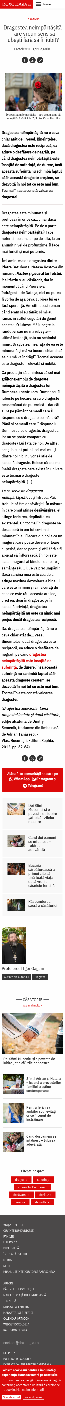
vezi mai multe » (32, 1005)
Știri (6, 1266)
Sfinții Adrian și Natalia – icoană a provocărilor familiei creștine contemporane (43, 1084)
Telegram (35, 785)
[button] (43, 4)
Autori (8, 1283)
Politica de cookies (17, 1359)
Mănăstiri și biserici (18, 1313)
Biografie (40, 977)
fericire (20, 1202)
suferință (43, 1179)
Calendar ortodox (16, 1318)
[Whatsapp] (32, 60)
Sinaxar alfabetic (16, 1307)
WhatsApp (22, 778)
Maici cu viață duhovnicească (24, 1295)
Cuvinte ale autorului (16, 977)
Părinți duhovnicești (18, 1289)
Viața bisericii (13, 1225)
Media (7, 1260)
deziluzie (45, 1194)
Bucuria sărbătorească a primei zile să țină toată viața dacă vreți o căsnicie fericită (41, 875)
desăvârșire (21, 1194)
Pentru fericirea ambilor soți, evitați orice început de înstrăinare (41, 1113)
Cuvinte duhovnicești (18, 1231)
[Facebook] (25, 60)
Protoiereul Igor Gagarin (32, 48)
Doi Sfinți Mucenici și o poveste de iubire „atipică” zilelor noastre (42, 813)
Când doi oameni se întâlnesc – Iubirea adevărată (42, 843)
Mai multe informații (30, 1389)
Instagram (45, 778)
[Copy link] (40, 60)
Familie (8, 1236)
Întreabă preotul (15, 1254)
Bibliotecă (11, 1248)
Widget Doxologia (16, 1324)
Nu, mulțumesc (33, 1397)
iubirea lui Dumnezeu (32, 1187)
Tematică (9, 1301)
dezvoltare (42, 1202)
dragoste (21, 1179)
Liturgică (10, 1242)
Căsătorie (33, 18)
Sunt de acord (11, 1397)
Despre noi (10, 1353)
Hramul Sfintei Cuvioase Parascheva (29, 1272)
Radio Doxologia (15, 1330)
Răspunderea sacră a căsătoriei (42, 903)
